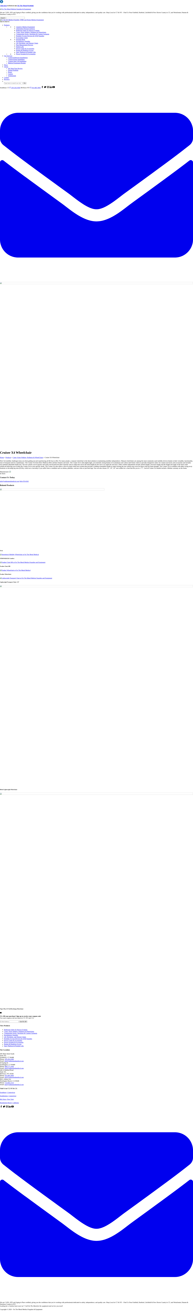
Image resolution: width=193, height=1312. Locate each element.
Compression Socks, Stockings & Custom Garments (32, 34)
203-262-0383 (15, 88)
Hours (10, 72)
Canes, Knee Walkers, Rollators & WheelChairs (28, 457)
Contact (6, 77)
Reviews (7, 79)
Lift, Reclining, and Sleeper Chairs (27, 43)
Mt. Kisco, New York (7, 1099)
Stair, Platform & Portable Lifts (26, 52)
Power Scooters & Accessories (25, 54)
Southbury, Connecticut (7, 1092)
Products (7, 25)
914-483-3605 (36, 88)
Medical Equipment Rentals (17, 63)
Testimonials (12, 76)
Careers (10, 74)
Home (2, 457)
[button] (5, 22)
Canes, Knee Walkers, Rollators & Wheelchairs (31, 32)
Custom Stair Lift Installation (17, 61)
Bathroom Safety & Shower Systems (27, 30)
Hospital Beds (20, 39)
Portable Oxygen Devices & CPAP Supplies (30, 36)
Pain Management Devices (24, 45)
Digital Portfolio (13, 70)
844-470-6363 (24, 481)
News (6, 65)
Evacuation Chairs (22, 38)
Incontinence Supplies (23, 41)
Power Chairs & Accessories (25, 48)
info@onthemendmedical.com (9, 481)
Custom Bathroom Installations (18, 58)
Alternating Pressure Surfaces (25, 29)
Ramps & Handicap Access (24, 50)
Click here (3, 6)
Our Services (8, 56)
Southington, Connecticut (8, 1096)
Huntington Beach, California (9, 1103)
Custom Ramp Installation (16, 59)
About (6, 67)
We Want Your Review (15, 68)
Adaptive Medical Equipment (25, 27)
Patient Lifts (20, 47)
